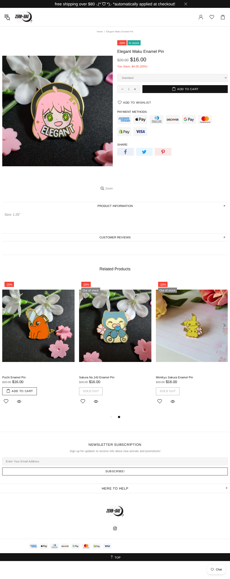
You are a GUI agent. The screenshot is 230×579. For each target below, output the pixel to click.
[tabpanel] (38, 347)
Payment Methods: (132, 111)
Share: (122, 144)
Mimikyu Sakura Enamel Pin (174, 377)
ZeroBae (23, 17)
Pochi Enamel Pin (14, 377)
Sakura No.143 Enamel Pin (96, 377)
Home (100, 31)
